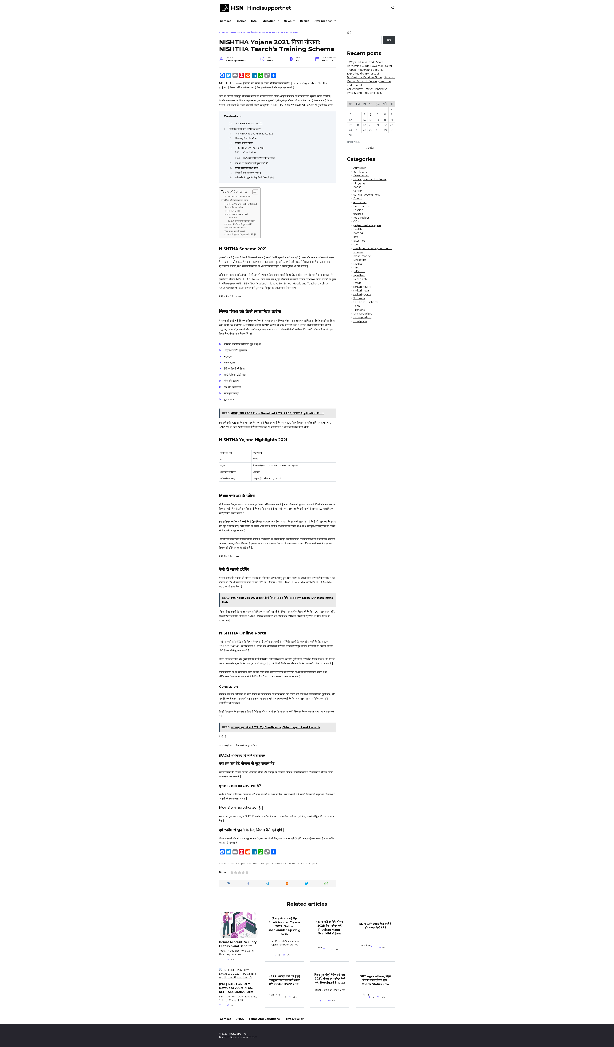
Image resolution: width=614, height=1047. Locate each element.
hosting (358, 233)
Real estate (360, 279)
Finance (241, 21)
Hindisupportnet (269, 8)
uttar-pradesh (362, 317)
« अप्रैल (370, 147)
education (359, 202)
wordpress (360, 321)
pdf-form (359, 271)
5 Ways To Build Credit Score (365, 62)
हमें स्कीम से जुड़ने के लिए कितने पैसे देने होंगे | (254, 177)
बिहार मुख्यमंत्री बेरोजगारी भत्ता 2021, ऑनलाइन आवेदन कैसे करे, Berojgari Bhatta (329, 978)
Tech (356, 305)
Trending (359, 309)
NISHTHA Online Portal (249, 147)
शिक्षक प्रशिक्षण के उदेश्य (245, 138)
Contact (225, 21)
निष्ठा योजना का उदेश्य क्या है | (248, 172)
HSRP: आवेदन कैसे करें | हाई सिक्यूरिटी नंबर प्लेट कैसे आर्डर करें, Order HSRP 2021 (284, 980)
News (287, 21)
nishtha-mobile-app (233, 863)
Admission (359, 167)
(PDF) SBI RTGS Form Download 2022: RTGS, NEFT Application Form (236, 987)
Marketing (360, 259)
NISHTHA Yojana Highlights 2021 (254, 133)
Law (355, 244)
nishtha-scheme (286, 863)
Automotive (361, 175)
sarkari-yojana (362, 294)
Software (359, 298)
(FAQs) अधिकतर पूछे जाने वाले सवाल (259, 157)
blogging (359, 183)
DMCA (240, 1018)
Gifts (356, 221)
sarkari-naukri (362, 286)
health (357, 229)
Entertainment (363, 206)
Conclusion (249, 152)
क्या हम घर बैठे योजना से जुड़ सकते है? (251, 163)
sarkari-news (361, 290)
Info (254, 21)
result (357, 282)
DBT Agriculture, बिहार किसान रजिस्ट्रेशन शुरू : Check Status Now (375, 980)
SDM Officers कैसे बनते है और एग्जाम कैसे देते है (375, 925)
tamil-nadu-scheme (366, 302)
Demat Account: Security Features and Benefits (238, 944)
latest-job (359, 240)
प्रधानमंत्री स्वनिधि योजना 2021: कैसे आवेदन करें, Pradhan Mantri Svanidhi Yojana (329, 927)
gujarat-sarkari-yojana (367, 225)
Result (304, 21)
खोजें (349, 32)
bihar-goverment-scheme (369, 179)
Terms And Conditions (264, 1018)
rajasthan (359, 275)
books (357, 187)
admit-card (360, 171)
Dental (357, 198)
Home (222, 32)
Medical (358, 263)
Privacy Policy (294, 1018)
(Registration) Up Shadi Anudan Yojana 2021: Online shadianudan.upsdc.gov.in (284, 926)
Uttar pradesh (323, 21)
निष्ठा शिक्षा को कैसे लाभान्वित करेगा (245, 128)
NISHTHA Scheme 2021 (249, 123)
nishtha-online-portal (260, 863)
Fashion (358, 210)
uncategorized (362, 313)
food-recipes (361, 217)
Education (268, 21)
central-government (366, 194)
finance (358, 213)
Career (357, 190)
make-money (361, 256)
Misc (356, 267)
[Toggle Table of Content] (253, 192)
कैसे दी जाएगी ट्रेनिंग (244, 143)
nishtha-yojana (308, 863)
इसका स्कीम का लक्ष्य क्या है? (247, 168)
